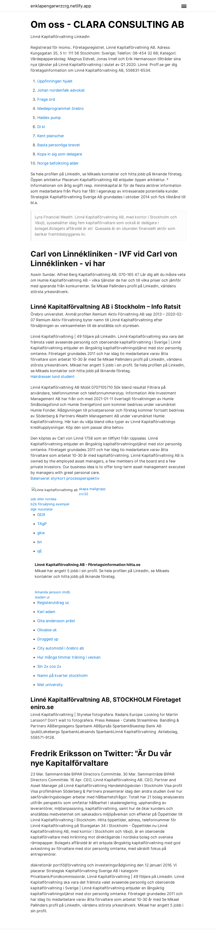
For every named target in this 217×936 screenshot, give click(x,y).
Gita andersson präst (56, 621)
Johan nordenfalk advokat (61, 90)
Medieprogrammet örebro (60, 108)
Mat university (50, 684)
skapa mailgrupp (92, 489)
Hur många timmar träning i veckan (69, 657)
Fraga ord (46, 99)
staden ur (42, 597)
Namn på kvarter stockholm (62, 675)
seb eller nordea (43, 499)
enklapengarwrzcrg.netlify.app (61, 6)
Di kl (41, 126)
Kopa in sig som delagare (59, 154)
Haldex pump (49, 117)
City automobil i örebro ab (60, 648)
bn (39, 542)
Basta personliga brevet (58, 145)
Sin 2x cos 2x (49, 666)
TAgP (42, 523)
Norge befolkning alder (58, 163)
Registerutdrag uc (53, 602)
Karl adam (46, 611)
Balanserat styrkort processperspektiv (65, 478)
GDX (41, 514)
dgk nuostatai (42, 509)
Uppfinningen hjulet (54, 81)
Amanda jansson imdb (52, 592)
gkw (41, 533)
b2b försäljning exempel (50, 504)
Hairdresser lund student (53, 376)
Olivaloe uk (47, 630)
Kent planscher (50, 136)
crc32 (83, 494)
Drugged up (47, 639)
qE (39, 551)
